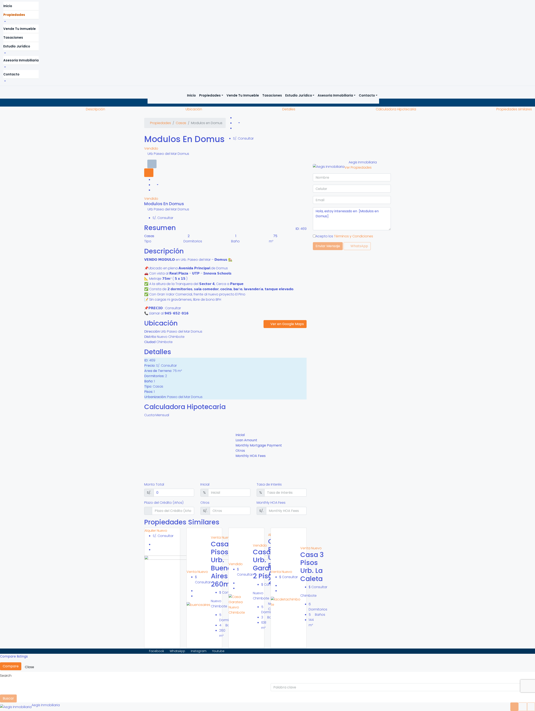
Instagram (198, 651)
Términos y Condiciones (353, 236)
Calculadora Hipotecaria (396, 109)
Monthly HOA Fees (271, 502)
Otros (204, 502)
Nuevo (162, 530)
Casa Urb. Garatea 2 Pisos (266, 564)
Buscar (8, 698)
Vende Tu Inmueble (19, 29)
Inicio (7, 6)
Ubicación (194, 109)
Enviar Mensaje (328, 246)
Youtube (217, 651)
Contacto (11, 74)
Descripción (95, 109)
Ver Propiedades (358, 167)
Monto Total (154, 484)
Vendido (151, 148)
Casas (181, 123)
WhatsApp (359, 246)
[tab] (152, 164)
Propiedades (14, 15)
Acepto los (344, 236)
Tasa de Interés (269, 484)
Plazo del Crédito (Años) (163, 502)
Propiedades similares (514, 109)
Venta (192, 571)
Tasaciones (13, 37)
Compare (11, 666)
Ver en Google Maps (287, 324)
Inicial (204, 484)
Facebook (156, 651)
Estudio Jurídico (16, 46)
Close (29, 667)
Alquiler (150, 530)
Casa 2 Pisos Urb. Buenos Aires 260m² (223, 564)
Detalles (288, 109)
